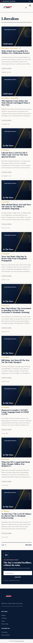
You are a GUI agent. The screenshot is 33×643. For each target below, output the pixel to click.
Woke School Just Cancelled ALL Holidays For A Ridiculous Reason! (15, 52)
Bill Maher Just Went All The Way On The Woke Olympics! (15, 361)
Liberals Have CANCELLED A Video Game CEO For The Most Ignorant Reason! (14, 155)
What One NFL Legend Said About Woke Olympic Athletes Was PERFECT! (15, 464)
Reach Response (19, 641)
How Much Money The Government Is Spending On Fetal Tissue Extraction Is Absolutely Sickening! (16, 310)
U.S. (20, 48)
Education (14, 48)
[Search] (26, 7)
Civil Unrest (5, 48)
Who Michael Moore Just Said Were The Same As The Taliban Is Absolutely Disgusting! (16, 207)
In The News (14, 98)
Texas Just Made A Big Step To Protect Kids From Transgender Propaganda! (14, 259)
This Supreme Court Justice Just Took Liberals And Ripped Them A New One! (15, 103)
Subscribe (18, 577)
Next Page (28, 544)
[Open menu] (30, 7)
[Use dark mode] (30, 1)
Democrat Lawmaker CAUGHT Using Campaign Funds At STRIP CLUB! (15, 412)
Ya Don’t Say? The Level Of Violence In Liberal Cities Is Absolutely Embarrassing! (16, 516)
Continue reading (6, 68)
